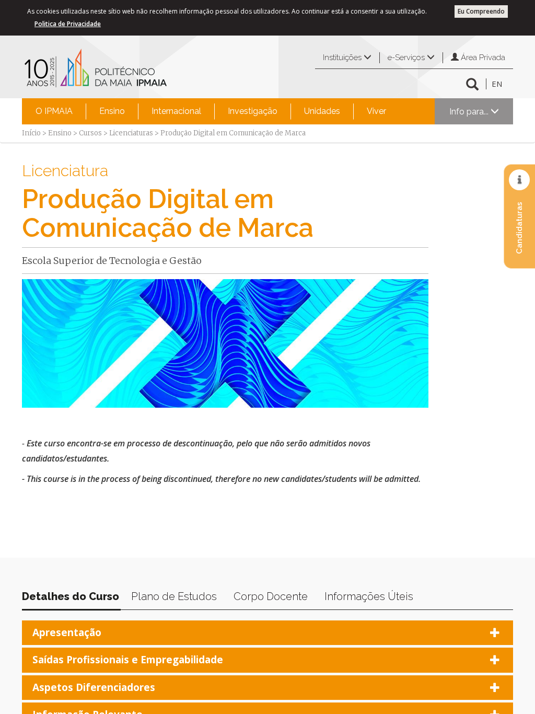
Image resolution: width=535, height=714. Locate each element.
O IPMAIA (54, 111)
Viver (376, 111)
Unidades (322, 111)
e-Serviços (407, 57)
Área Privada (482, 57)
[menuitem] (54, 111)
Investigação (252, 111)
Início (31, 133)
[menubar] (210, 111)
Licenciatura (65, 171)
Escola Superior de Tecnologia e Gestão (112, 261)
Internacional (176, 111)
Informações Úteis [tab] (368, 596)
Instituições (343, 57)
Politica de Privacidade (67, 23)
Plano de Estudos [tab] (174, 596)
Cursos (90, 133)
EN (497, 83)
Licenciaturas (131, 133)
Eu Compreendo (481, 11)
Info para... (470, 112)
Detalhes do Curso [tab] (70, 596)
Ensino (112, 111)
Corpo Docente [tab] (271, 596)
